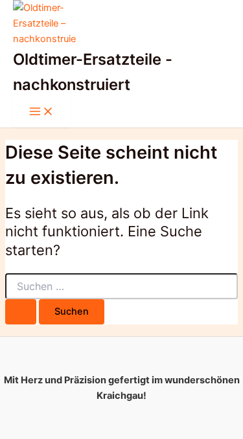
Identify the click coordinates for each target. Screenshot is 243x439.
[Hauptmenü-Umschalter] (41, 112)
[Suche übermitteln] (20, 311)
